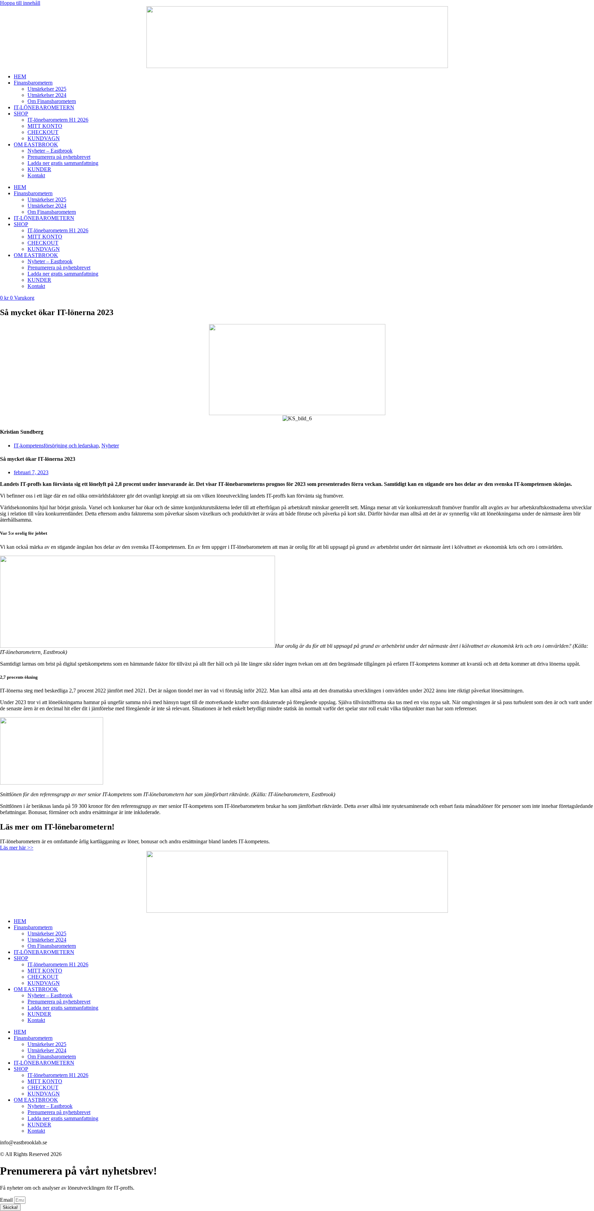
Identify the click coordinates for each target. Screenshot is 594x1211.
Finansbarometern (33, 83)
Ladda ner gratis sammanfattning (63, 163)
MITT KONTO (45, 126)
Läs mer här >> (16, 848)
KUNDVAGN (44, 138)
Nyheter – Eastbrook (50, 151)
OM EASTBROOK (36, 144)
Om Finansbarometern (52, 101)
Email (7, 1200)
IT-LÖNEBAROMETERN (44, 107)
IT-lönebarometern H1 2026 (58, 120)
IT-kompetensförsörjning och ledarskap (56, 445)
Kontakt (36, 175)
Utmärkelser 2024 (47, 95)
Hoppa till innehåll (20, 3)
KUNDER (39, 169)
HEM (20, 76)
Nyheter (110, 445)
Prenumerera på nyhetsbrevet (59, 157)
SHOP (21, 113)
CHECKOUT (43, 132)
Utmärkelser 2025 (47, 89)
